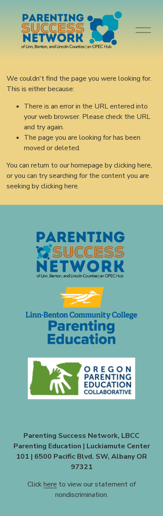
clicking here (132, 165)
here (50, 484)
